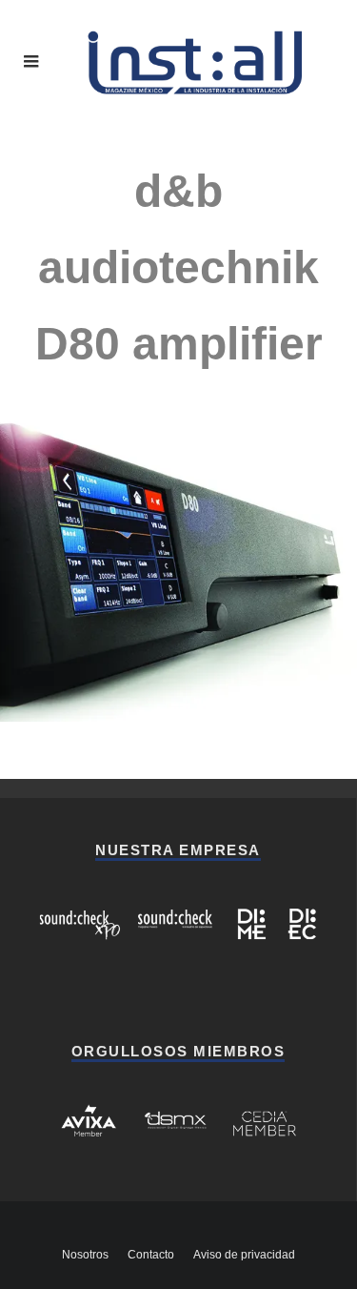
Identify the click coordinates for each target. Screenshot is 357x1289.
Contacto (151, 1254)
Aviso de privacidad (244, 1254)
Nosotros (85, 1254)
